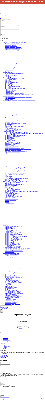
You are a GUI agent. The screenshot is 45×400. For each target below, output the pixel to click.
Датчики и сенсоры (6, 340)
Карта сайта (2, 357)
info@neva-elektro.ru (4, 307)
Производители (6, 347)
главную (20, 328)
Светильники (5, 339)
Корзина (3, 398)
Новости (4, 10)
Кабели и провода (6, 338)
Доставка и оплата (6, 346)
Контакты (4, 11)
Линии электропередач (7, 341)
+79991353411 (22, 2)
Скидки (4, 9)
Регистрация (7, 15)
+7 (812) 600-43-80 (3, 308)
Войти (4, 15)
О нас (4, 345)
